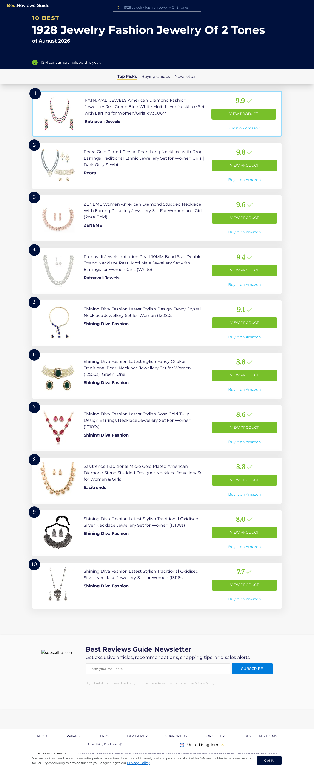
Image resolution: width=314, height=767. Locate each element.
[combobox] (157, 7)
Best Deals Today (260, 736)
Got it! (269, 760)
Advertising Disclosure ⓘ (105, 744)
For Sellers (215, 736)
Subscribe (252, 668)
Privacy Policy (138, 763)
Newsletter (185, 76)
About (43, 736)
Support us (176, 736)
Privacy (73, 736)
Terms (103, 736)
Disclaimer (137, 736)
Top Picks (127, 76)
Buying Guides (155, 76)
